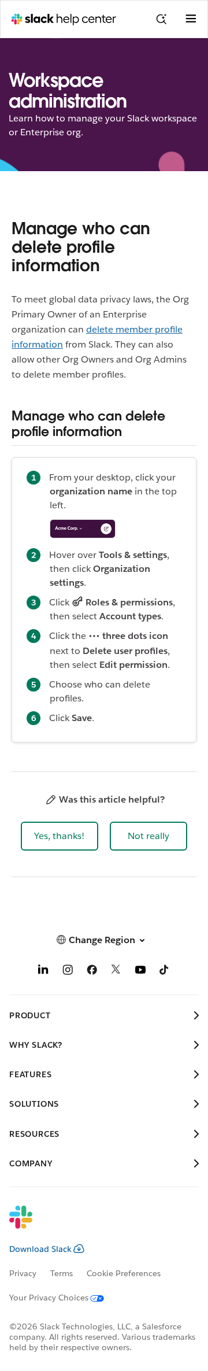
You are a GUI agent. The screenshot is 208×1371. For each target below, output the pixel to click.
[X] (116, 972)
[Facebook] (92, 972)
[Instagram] (67, 972)
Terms (61, 1273)
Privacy (22, 1273)
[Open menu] (190, 19)
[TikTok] (164, 972)
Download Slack (40, 1249)
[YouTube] (140, 972)
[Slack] (94, 1225)
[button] (59, 836)
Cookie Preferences (124, 1273)
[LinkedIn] (43, 972)
